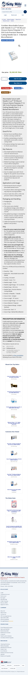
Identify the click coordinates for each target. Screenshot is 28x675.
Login (2, 592)
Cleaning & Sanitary (5, 644)
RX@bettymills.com (10, 348)
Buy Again (3, 597)
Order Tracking (4, 601)
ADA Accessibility (5, 619)
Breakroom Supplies (6, 656)
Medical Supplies (5, 645)
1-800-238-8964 (8, 586)
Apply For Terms (4, 604)
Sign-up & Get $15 (5, 629)
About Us (3, 611)
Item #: (3, 40)
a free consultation (18, 355)
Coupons (3, 634)
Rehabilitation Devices (6, 647)
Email (4, 348)
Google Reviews (7, 621)
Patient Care (4, 649)
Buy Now (17, 83)
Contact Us (3, 614)
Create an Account (5, 594)
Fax (4, 346)
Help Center (3, 612)
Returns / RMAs (4, 602)
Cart (23, 15)
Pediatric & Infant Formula (7, 652)
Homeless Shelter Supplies (7, 637)
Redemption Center (5, 632)
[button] (2, 56)
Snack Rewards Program (6, 627)
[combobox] (4, 78)
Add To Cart (18, 79)
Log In (5, 15)
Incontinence (4, 651)
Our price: (5, 72)
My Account (14, 15)
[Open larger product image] (13, 56)
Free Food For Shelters (6, 636)
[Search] (25, 11)
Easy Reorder (4, 599)
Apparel (2, 654)
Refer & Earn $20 (5, 631)
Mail (4, 350)
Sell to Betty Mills (5, 617)
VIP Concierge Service (6, 616)
